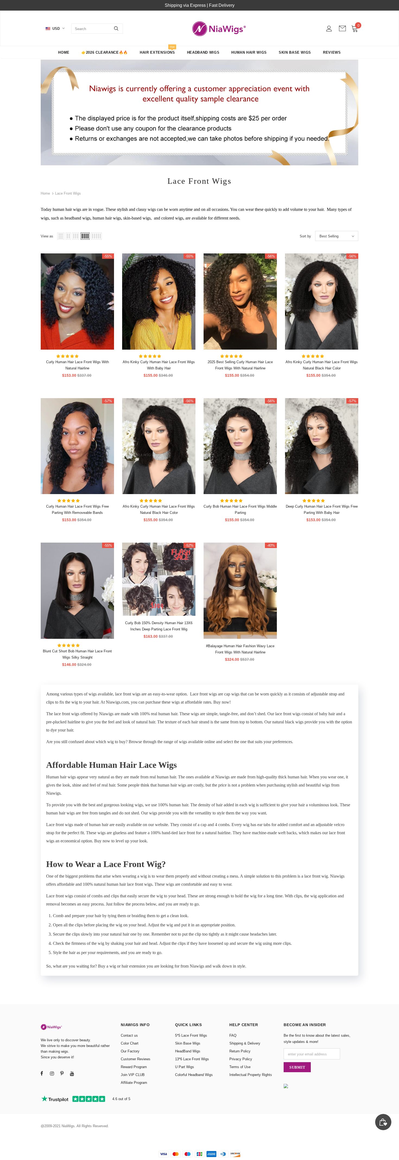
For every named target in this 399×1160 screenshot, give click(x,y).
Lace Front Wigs (68, 193)
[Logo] (219, 28)
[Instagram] (52, 1073)
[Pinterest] (62, 1073)
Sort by (305, 236)
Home (45, 193)
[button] (68, 356)
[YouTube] (72, 1073)
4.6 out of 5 (120, 1099)
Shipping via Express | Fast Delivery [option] (200, 5)
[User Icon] (329, 28)
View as (47, 236)
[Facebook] (42, 1073)
